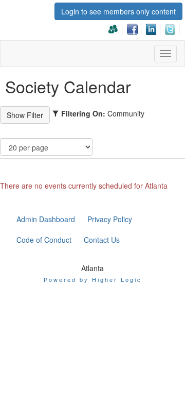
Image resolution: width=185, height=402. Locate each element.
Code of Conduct (43, 239)
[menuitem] (115, 27)
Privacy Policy (109, 219)
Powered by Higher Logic (93, 279)
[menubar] (144, 27)
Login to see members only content (118, 11)
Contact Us (102, 239)
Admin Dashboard (45, 219)
